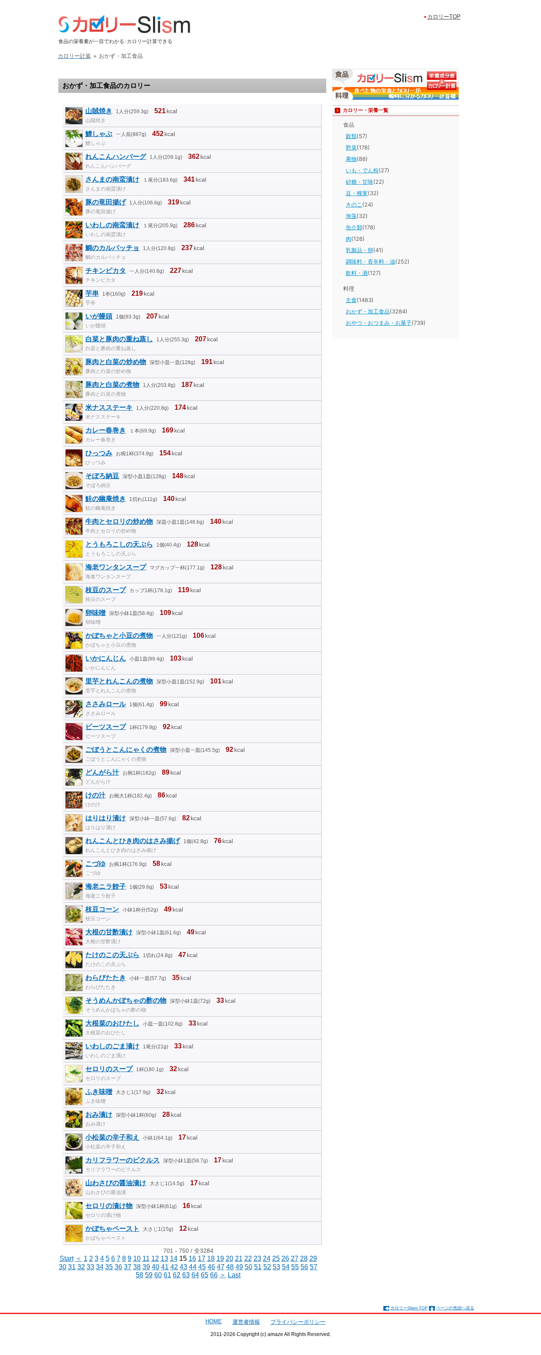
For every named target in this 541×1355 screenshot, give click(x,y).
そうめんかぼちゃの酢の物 (126, 1000)
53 (276, 1267)
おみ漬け (98, 1114)
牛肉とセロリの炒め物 (119, 521)
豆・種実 (357, 193)
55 (295, 1267)
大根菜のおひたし (112, 1023)
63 (186, 1275)
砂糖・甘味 (359, 181)
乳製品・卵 (359, 250)
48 (230, 1267)
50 (248, 1267)
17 (201, 1258)
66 (214, 1275)
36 (118, 1267)
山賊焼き (98, 110)
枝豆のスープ (105, 589)
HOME (213, 1321)
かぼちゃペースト (112, 1228)
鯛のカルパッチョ (112, 247)
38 (137, 1267)
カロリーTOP (444, 17)
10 (137, 1258)
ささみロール (105, 703)
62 (176, 1275)
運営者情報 (246, 1322)
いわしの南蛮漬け (112, 225)
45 (202, 1267)
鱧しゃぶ (98, 133)
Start (67, 1258)
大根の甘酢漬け (109, 932)
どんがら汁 (102, 772)
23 (257, 1258)
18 (211, 1258)
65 (204, 1275)
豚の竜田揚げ (105, 202)
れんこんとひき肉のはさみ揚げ (132, 840)
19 (220, 1258)
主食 (351, 300)
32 (81, 1267)
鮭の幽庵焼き (105, 498)
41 (165, 1267)
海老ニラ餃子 (105, 886)
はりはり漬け (105, 818)
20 (229, 1258)
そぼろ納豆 (102, 475)
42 (174, 1267)
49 (239, 1267)
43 (183, 1267)
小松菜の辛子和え (112, 1137)
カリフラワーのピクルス (122, 1160)
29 (313, 1258)
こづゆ (95, 863)
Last (234, 1275)
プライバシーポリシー (297, 1322)
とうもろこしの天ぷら (119, 544)
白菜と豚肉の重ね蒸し (119, 339)
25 (276, 1258)
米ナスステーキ (109, 407)
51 (258, 1267)
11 (146, 1258)
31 (72, 1267)
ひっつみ (98, 453)
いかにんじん (105, 658)
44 (193, 1267)
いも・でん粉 (362, 170)
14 (174, 1258)
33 (90, 1267)
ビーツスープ (105, 726)
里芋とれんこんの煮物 (119, 681)
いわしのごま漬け (112, 1046)
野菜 (351, 147)
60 (158, 1275)
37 (127, 1267)
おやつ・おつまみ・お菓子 (379, 322)
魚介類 (354, 227)
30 (62, 1267)
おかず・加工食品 (368, 311)
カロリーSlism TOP (409, 1308)
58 (139, 1275)
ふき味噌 (98, 1091)
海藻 (351, 215)
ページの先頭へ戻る (455, 1308)
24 (266, 1258)
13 (164, 1258)
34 (100, 1267)
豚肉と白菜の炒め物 (115, 361)
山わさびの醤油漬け (115, 1182)
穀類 (351, 136)
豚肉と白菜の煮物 (112, 384)
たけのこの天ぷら (112, 954)
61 (167, 1275)
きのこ (354, 204)
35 (109, 1267)
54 (286, 1267)
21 (239, 1258)
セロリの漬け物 (109, 1205)
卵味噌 (95, 612)
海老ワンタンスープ (115, 567)
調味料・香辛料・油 (370, 261)
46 (211, 1267)
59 (149, 1275)
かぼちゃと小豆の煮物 (119, 635)
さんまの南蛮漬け (112, 179)
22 (248, 1258)
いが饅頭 (98, 316)
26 (285, 1258)
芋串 (92, 293)
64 (195, 1275)
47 (220, 1267)
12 (155, 1258)
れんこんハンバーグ (115, 156)
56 (304, 1267)
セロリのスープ (109, 1068)
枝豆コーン (102, 909)
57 (313, 1267)
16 (192, 1258)
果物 (351, 158)
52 (267, 1267)
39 (146, 1267)
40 (155, 1267)
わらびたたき (105, 977)
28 (304, 1258)
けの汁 (95, 795)
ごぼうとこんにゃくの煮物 (126, 749)
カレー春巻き (105, 430)
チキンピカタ (105, 270)
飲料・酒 (357, 272)
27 (294, 1258)
